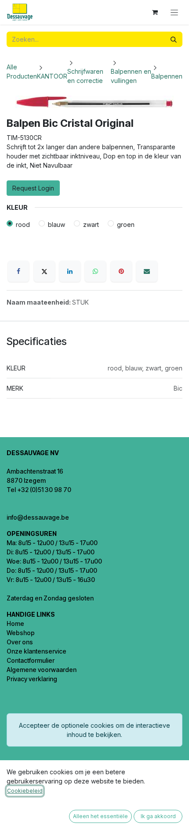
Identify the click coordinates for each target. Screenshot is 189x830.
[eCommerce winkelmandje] (155, 12)
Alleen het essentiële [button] (100, 816)
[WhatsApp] (95, 271)
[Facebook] (18, 271)
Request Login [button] (33, 188)
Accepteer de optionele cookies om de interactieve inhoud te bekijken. (94, 730)
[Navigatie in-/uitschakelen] (174, 12)
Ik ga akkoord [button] (158, 816)
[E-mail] (146, 271)
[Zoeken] (173, 39)
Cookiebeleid (25, 790)
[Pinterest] (121, 271)
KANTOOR (52, 76)
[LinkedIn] (69, 271)
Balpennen (166, 76)
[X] (44, 271)
